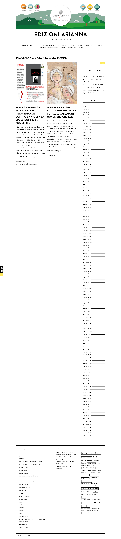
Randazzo (93, 496)
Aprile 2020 (86, 311)
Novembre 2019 (87, 326)
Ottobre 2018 (87, 363)
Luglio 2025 (86, 144)
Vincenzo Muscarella (92, 510)
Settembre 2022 (87, 242)
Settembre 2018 (87, 366)
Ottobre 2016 (87, 433)
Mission (71, 45)
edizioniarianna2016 (21, 164)
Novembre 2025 (87, 132)
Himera (21, 493)
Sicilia (97, 502)
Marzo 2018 (86, 384)
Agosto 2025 (86, 141)
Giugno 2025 (86, 146)
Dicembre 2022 (87, 233)
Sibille (21, 513)
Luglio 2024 (86, 178)
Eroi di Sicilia (24, 484)
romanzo (88, 499)
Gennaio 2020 (87, 320)
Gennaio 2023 (87, 230)
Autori (80, 45)
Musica (81, 48)
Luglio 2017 (86, 407)
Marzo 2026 (86, 120)
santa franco (96, 499)
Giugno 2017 (86, 410)
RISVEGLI (21, 508)
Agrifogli (22, 458)
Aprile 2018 (86, 381)
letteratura (98, 474)
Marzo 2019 (86, 349)
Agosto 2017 (86, 404)
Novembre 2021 (87, 265)
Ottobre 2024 (87, 170)
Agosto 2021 (86, 274)
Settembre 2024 (87, 172)
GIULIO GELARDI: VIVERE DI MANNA (93, 84)
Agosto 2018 (86, 369)
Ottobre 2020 (87, 294)
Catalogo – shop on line (30, 45)
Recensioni (72, 48)
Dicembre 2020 (87, 288)
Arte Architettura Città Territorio (30, 476)
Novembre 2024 (87, 167)
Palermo (96, 486)
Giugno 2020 (86, 305)
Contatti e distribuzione (49, 48)
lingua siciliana (85, 478)
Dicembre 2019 (87, 323)
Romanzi (21, 510)
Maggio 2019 (86, 343)
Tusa (83, 510)
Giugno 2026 (86, 112)
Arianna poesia (23, 470)
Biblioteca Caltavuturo (86, 457)
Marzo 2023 (86, 225)
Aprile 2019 (86, 346)
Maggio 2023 (86, 219)
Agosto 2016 (86, 438)
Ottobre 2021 (87, 268)
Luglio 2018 (86, 372)
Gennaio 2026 (87, 126)
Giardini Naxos (92, 472)
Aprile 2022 (86, 256)
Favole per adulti (24, 487)
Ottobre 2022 (87, 239)
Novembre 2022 (87, 236)
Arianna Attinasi (91, 453)
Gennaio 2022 (87, 262)
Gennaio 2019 (87, 355)
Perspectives (23, 499)
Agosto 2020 (86, 300)
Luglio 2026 (86, 109)
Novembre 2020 (87, 291)
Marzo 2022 (86, 259)
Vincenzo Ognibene (87, 512)
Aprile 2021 (86, 282)
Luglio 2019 (86, 337)
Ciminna (93, 463)
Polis (20, 502)
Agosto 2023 (86, 210)
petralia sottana (86, 491)
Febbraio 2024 (87, 193)
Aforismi (21, 453)
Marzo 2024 (86, 190)
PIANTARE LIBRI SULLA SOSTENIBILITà (94, 76)
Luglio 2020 (86, 303)
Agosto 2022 (86, 245)
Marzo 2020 (86, 314)
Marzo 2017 (86, 418)
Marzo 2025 (86, 155)
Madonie (94, 478)
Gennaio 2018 (87, 389)
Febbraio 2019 (87, 352)
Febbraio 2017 (87, 421)
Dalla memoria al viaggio (26, 481)
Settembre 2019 (87, 331)
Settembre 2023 (87, 207)
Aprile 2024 (86, 187)
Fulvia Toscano (91, 470)
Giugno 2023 (86, 216)
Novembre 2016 (87, 430)
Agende (21, 455)
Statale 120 (89, 45)
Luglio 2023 (86, 213)
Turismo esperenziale (96, 508)
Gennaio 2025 (87, 161)
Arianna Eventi (23, 467)
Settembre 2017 (87, 401)
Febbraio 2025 (87, 158)
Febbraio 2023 (87, 227)
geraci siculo (84, 472)
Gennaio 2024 (87, 196)
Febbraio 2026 (87, 123)
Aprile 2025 (86, 152)
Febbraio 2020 (87, 317)
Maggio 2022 (86, 253)
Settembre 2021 (87, 271)
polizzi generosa (94, 494)
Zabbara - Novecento (25, 527)
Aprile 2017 (86, 415)
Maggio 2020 (86, 308)
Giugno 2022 (86, 251)
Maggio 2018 (86, 378)
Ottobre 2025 (87, 135)
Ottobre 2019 (87, 329)
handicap (92, 474)
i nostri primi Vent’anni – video (54, 45)
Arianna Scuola (23, 473)
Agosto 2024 (86, 175)
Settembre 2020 (87, 297)
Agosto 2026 (86, 106)
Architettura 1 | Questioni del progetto (31, 461)
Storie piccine (23, 516)
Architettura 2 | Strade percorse (29, 464)
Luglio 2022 (86, 248)
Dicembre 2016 (87, 427)
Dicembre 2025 (87, 129)
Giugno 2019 (86, 340)
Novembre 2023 (87, 201)
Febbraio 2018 (87, 386)
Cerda (89, 463)
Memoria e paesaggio (25, 496)
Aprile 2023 (86, 222)
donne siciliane (90, 465)
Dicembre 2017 (87, 392)
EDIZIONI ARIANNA (88, 467)
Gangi (99, 470)
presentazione (85, 496)
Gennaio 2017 (87, 424)
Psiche (21, 505)
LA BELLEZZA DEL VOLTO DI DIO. (92, 87)
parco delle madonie (90, 488)
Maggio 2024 (86, 184)
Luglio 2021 (86, 277)
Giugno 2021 (86, 279)
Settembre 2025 (87, 138)
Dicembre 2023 (87, 198)
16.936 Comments (32, 164)
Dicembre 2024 (87, 164)
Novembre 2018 (87, 360)
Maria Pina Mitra (86, 483)
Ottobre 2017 (87, 398)
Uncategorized (23, 524)
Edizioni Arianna (60, 35)
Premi (63, 48)
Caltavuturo (96, 460)
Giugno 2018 (86, 375)
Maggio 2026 (86, 115)
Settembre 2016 (87, 436)
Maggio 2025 (86, 149)
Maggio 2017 (86, 412)
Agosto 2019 (86, 334)
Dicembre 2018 (87, 358)
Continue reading (30, 157)
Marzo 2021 (86, 285)
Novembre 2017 (87, 395)
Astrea (21, 479)
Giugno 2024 (86, 181)
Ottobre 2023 (87, 204)
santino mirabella (86, 503)
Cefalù (84, 463)
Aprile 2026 (86, 118)
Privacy (99, 45)
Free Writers (23, 490)
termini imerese (86, 508)
